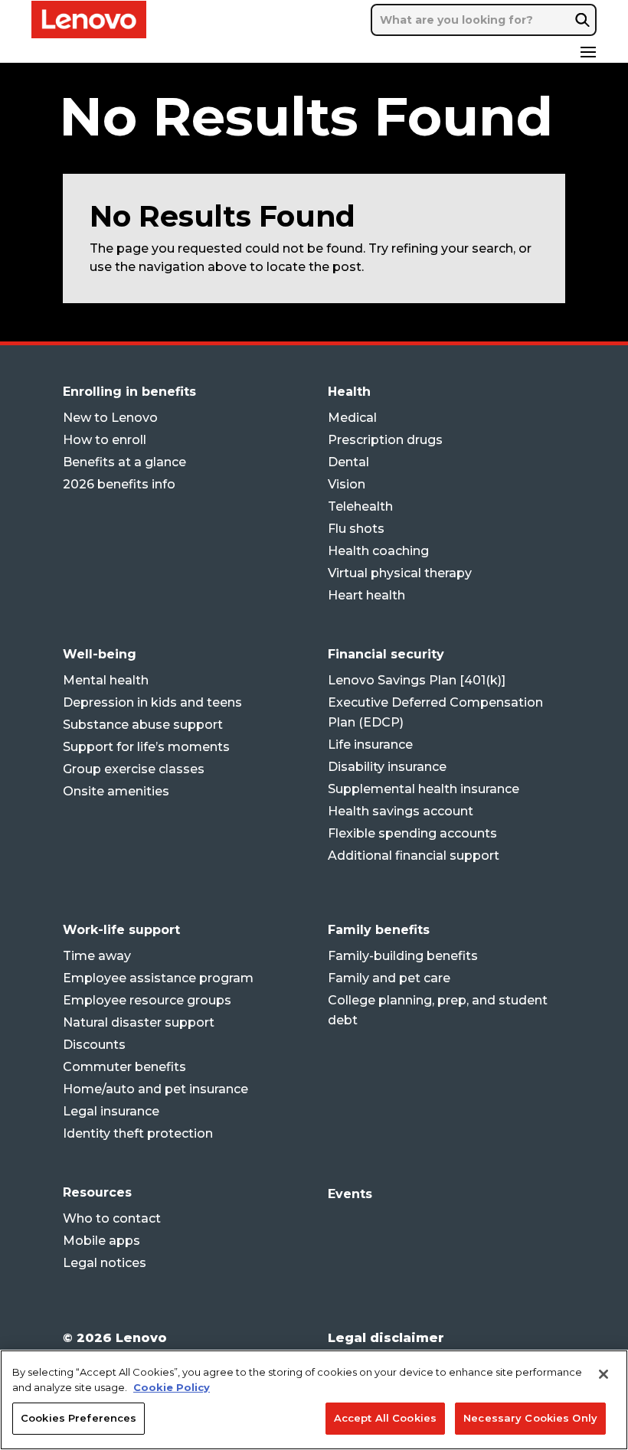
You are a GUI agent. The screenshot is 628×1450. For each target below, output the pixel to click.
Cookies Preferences (78, 1418)
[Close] (603, 1374)
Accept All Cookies (385, 1418)
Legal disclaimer (386, 1338)
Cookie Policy (171, 1387)
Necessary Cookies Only (530, 1418)
